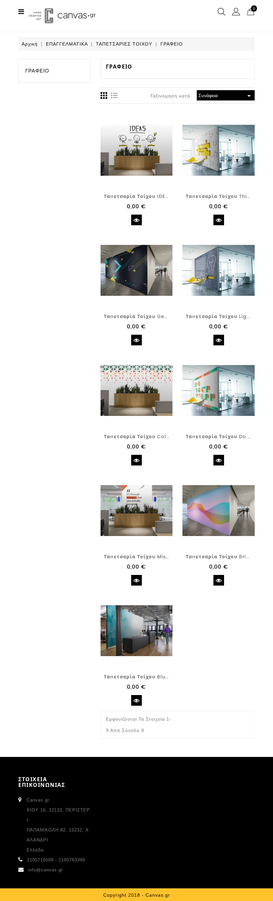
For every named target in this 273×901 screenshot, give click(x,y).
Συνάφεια (225, 96)
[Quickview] (136, 220)
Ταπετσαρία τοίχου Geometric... (146, 316)
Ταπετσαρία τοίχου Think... (221, 196)
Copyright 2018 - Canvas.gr (136, 895)
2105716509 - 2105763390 (56, 859)
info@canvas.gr (45, 869)
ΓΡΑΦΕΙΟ (37, 71)
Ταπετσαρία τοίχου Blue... (138, 677)
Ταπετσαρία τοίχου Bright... (222, 557)
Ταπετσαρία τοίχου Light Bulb (225, 316)
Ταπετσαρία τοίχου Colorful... (143, 437)
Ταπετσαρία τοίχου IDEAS (138, 196)
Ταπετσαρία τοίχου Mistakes (142, 557)
